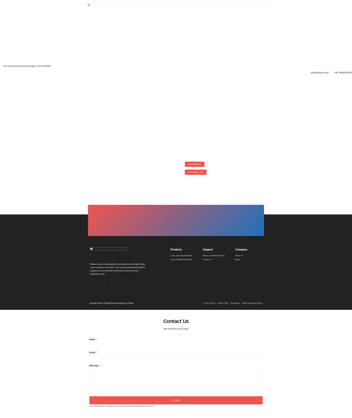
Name (92, 339)
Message (94, 365)
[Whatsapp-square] (102, 284)
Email (92, 352)
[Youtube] (93, 284)
